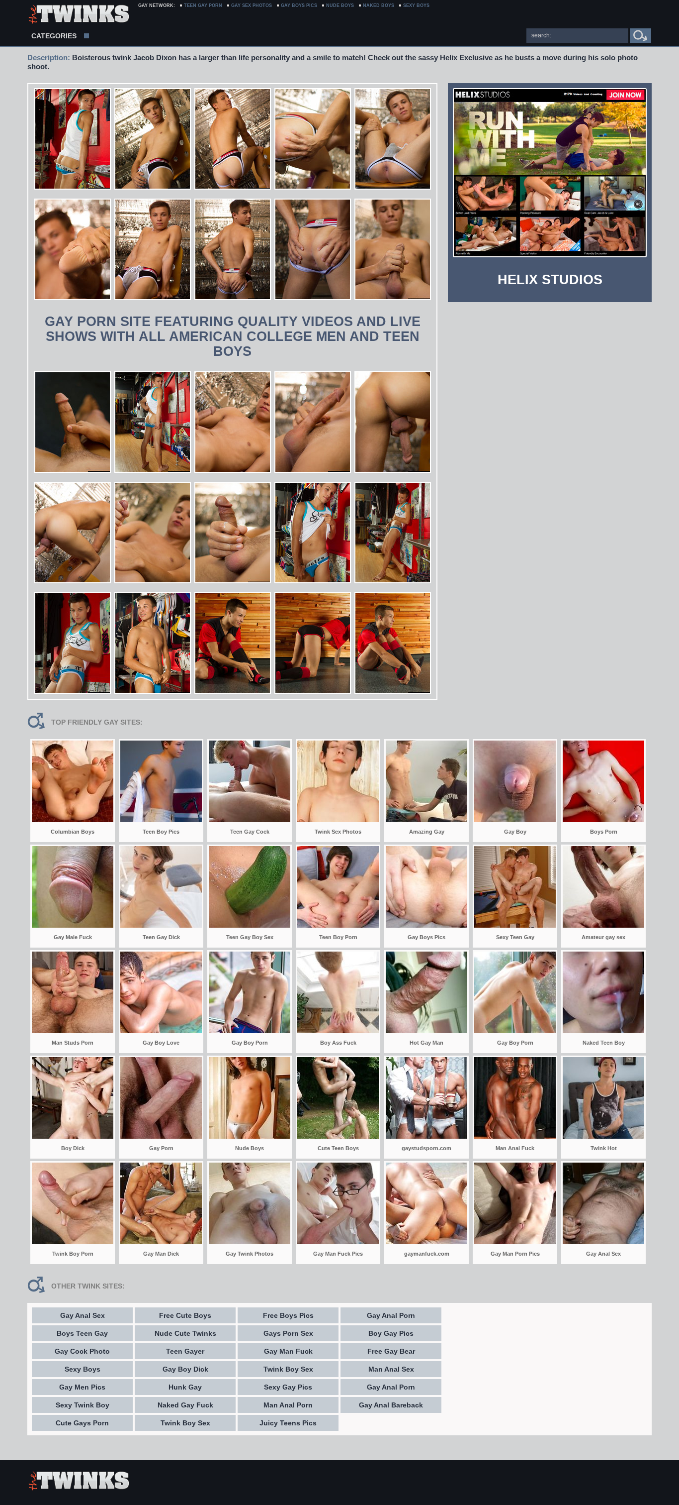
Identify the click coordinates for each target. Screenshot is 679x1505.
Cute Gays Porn (82, 1423)
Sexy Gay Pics (288, 1387)
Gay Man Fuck (288, 1351)
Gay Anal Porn (391, 1315)
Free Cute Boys (185, 1315)
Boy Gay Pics (391, 1333)
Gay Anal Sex (82, 1315)
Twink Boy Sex (185, 1423)
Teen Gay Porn (203, 5)
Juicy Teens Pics (288, 1423)
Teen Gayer (185, 1351)
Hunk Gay (185, 1387)
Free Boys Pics (288, 1315)
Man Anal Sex (391, 1369)
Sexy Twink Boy (82, 1405)
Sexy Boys (82, 1369)
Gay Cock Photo (82, 1351)
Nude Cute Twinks (185, 1333)
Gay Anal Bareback (391, 1405)
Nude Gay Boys (78, 14)
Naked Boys (378, 5)
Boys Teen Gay (82, 1333)
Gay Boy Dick (185, 1369)
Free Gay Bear (391, 1351)
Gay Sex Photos (251, 5)
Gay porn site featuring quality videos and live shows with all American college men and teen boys (233, 336)
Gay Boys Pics (299, 5)
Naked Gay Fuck (185, 1405)
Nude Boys (340, 5)
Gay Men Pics (82, 1387)
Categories (54, 36)
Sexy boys (416, 5)
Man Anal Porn (288, 1405)
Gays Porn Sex (288, 1333)
